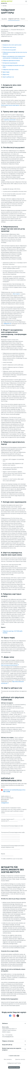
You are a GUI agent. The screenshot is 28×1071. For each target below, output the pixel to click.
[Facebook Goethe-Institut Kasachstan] (10, 1015)
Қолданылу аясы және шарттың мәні (12, 45)
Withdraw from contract (14, 1067)
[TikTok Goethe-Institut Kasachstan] (17, 1015)
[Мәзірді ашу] (26, 1)
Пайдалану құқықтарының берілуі (11, 60)
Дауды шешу (6, 74)
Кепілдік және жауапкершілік (10, 63)
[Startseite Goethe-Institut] (6, 1)
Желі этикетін (16, 294)
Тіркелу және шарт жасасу (9, 47)
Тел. (7, 1035)
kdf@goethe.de (7, 323)
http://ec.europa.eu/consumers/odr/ (9, 665)
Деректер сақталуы (20, 1059)
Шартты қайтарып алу (8, 77)
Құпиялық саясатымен (10, 119)
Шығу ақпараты (8, 1059)
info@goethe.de (5, 803)
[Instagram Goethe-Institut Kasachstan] (14, 1015)
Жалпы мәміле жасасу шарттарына (10, 105)
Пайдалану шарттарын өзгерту (10, 69)
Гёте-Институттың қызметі (9, 50)
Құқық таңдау (6, 72)
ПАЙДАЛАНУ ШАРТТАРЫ (14, 1063)
